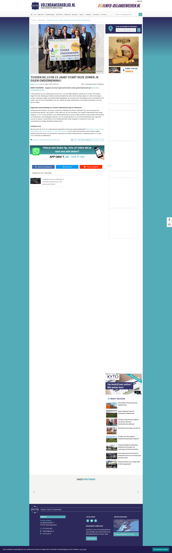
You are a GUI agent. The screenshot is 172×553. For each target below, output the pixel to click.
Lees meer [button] (83, 549)
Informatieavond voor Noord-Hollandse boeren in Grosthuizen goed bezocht (129, 322)
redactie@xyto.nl (48, 398)
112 (35, 14)
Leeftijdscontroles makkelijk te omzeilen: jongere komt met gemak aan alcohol (53, 181)
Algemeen (41, 14)
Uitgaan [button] (88, 14)
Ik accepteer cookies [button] (161, 549)
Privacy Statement (134, 417)
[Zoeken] (140, 14)
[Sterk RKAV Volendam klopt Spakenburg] (111, 272)
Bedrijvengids (50, 14)
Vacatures (96, 14)
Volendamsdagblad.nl (58, 5)
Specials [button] (74, 14)
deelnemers (56, 140)
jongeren (35, 140)
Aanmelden (91, 405)
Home (34, 20)
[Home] (31, 14)
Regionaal (67, 14)
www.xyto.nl (47, 400)
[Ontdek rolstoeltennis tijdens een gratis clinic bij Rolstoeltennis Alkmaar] (111, 289)
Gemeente (59, 14)
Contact (103, 14)
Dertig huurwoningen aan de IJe (129, 295)
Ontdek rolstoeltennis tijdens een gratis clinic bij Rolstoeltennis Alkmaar (128, 289)
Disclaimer (124, 417)
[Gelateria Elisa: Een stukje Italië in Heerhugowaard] (111, 331)
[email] (169, 224)
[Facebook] (88, 388)
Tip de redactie (92, 167)
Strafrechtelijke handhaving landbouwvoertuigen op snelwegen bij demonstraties (128, 314)
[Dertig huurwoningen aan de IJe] (111, 297)
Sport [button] (81, 14)
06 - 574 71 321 (75, 156)
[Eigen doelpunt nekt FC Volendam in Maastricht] (111, 281)
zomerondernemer (45, 140)
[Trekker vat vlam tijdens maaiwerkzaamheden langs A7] (111, 306)
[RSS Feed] (96, 388)
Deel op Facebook (45, 167)
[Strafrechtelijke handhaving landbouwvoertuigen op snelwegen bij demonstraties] (111, 314)
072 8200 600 (47, 395)
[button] (31, 359)
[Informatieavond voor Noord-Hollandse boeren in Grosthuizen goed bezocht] (111, 323)
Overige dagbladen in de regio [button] (124, 401)
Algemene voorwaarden (112, 417)
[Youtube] (92, 388)
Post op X (68, 167)
